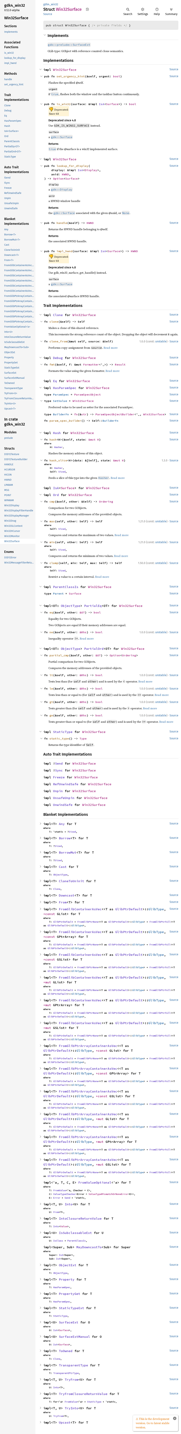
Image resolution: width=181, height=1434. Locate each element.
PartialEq (93, 606)
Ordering (106, 501)
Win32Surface (64, 70)
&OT (82, 612)
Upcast (65, 1422)
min (52, 542)
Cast (63, 867)
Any (62, 824)
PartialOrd (94, 649)
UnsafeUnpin (63, 798)
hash (53, 439)
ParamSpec (61, 394)
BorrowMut (67, 852)
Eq (55, 381)
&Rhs (83, 632)
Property (66, 1279)
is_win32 (64, 104)
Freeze (59, 777)
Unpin (58, 791)
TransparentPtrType (66, 1373)
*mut (48, 982)
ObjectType (70, 606)
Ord (56, 495)
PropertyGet (69, 1294)
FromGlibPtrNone (87, 921)
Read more (111, 348)
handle (62, 223)
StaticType (62, 732)
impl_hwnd (64, 251)
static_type (59, 738)
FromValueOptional (94, 1182)
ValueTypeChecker (64, 1194)
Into (68, 1204)
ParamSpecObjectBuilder (114, 414)
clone (53, 321)
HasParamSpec (64, 388)
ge (51, 715)
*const (50, 914)
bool (116, 76)
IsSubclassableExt (75, 1233)
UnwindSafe (62, 805)
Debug (58, 358)
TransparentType (73, 1365)
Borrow (65, 838)
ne (51, 632)
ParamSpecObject (87, 394)
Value (63, 1226)
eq (51, 612)
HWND (65, 174)
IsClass (58, 1240)
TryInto (71, 1408)
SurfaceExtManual (74, 1337)
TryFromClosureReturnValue (83, 1394)
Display (91, 170)
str (84, 414)
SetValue (60, 401)
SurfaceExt (68, 1322)
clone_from (58, 341)
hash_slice (58, 460)
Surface (112, 104)
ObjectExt (67, 1265)
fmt (52, 364)
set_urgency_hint (71, 76)
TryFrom (71, 1379)
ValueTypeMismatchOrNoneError (108, 1194)
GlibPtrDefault (128, 909)
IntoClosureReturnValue (80, 1218)
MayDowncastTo (89, 1247)
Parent (58, 593)
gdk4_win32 (50, 4)
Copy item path (87, 9)
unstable (161, 341)
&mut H (93, 439)
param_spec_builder (65, 420)
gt (51, 702)
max (52, 521)
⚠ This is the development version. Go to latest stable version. (152, 1423)
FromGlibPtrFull (160, 921)
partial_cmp (59, 655)
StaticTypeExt (71, 1308)
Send (59, 763)
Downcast (66, 895)
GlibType (156, 909)
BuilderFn (61, 414)
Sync (59, 770)
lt (51, 675)
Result (120, 364)
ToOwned (65, 1351)
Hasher (58, 447)
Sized (61, 471)
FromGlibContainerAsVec (80, 909)
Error (56, 1197)
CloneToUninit (71, 881)
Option (58, 178)
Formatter (91, 364)
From (63, 902)
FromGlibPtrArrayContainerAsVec (88, 1046)
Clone (58, 315)
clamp (53, 563)
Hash (57, 433)
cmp (52, 501)
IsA (101, 104)
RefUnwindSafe (65, 784)
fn (76, 414)
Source (47, 14)
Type (83, 738)
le (51, 688)
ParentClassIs (65, 587)
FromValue (59, 1190)
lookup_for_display (72, 166)
